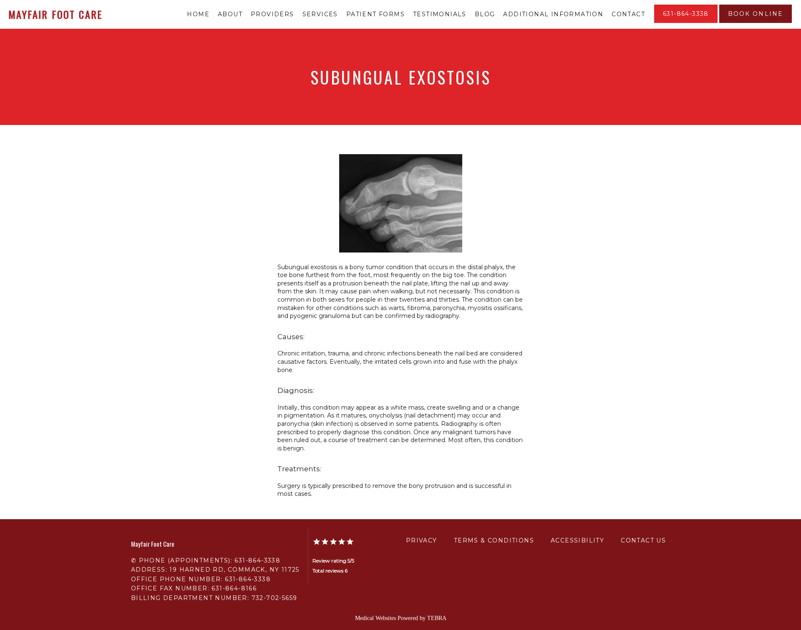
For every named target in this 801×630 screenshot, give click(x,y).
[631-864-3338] (685, 22)
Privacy (421, 540)
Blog (485, 14)
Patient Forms (375, 14)
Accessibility (577, 540)
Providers (272, 14)
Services (320, 14)
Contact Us (643, 540)
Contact (628, 14)
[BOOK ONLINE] (755, 22)
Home (198, 14)
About (230, 14)
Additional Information (553, 14)
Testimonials (439, 14)
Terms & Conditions (494, 540)
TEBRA (436, 618)
